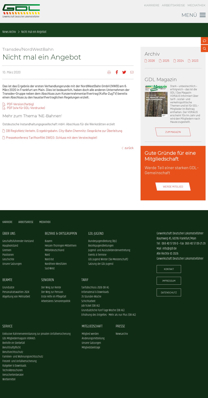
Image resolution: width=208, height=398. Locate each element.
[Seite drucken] (109, 72)
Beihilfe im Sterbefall (13, 343)
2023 (195, 60)
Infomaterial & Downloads (95, 292)
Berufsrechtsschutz (12, 352)
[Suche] (204, 48)
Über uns (8, 234)
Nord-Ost (49, 259)
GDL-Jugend (96, 234)
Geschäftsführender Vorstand (18, 241)
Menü (189, 15)
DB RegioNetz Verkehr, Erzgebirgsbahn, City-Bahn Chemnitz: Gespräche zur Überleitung (64, 131)
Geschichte (8, 259)
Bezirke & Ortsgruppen (61, 234)
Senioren (47, 280)
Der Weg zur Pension (52, 292)
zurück (129, 148)
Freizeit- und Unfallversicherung (19, 361)
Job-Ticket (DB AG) (90, 306)
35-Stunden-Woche (91, 296)
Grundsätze (8, 287)
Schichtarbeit (88, 301)
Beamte (7, 280)
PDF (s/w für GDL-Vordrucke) (26, 108)
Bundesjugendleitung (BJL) (102, 241)
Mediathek (197, 5)
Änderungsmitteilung (93, 338)
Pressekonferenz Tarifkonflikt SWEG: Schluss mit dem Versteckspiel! (51, 137)
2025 (166, 60)
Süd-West (50, 268)
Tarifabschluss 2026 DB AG (95, 287)
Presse (120, 326)
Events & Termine (97, 255)
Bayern (48, 241)
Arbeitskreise (173, 5)
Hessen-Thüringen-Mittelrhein (61, 245)
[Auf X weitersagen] (124, 72)
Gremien (6, 250)
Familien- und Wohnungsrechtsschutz (22, 356)
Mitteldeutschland (54, 250)
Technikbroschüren (12, 370)
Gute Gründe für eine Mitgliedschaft (170, 156)
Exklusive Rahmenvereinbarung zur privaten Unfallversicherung (36, 334)
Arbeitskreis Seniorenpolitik (55, 301)
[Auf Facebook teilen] (117, 72)
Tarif (84, 280)
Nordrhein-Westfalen (56, 264)
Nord (47, 255)
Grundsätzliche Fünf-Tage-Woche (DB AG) (102, 310)
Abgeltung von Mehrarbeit (16, 296)
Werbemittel (8, 379)
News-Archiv (9, 31)
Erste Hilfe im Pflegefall (53, 296)
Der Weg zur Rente (51, 287)
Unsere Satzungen (12, 264)
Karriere (151, 5)
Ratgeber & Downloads (14, 366)
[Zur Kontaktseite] (204, 40)
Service (7, 326)
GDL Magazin (161, 79)
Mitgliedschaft (92, 326)
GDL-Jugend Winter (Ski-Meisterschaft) (108, 259)
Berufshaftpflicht (11, 347)
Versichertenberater (13, 375)
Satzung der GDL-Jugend (100, 264)
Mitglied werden (90, 334)
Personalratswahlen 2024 (15, 292)
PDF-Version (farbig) (20, 104)
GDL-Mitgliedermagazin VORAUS (18, 338)
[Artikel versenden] (131, 72)
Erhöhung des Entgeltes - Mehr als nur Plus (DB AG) (108, 315)
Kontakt (169, 269)
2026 (151, 60)
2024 (180, 60)
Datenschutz (169, 292)
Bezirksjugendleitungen (101, 245)
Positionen (8, 255)
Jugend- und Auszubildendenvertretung (109, 250)
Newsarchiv (122, 334)
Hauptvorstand (10, 245)
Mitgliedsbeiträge (91, 347)
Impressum (169, 280)
